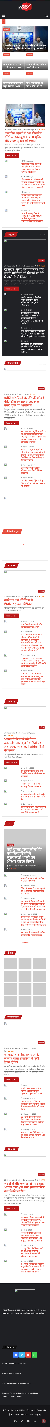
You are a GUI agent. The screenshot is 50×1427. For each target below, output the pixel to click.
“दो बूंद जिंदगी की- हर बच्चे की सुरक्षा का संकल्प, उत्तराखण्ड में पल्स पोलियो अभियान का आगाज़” (32, 1252)
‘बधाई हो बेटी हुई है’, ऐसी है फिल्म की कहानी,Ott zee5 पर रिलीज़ (33, 483)
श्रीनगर (38, 131)
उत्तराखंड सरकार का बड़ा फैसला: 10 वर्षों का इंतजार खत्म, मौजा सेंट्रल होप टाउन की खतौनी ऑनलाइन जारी (33, 200)
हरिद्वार (8, 104)
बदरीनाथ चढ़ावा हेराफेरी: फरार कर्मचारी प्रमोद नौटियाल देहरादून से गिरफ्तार (31, 301)
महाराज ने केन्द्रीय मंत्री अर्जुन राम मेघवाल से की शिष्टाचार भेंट (33, 797)
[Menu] (3, 15)
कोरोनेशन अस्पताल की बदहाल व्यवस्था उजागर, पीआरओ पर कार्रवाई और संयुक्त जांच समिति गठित (31, 1237)
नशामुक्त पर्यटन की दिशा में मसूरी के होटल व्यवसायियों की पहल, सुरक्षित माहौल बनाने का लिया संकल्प (32, 1268)
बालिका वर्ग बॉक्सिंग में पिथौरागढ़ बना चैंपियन (18, 602)
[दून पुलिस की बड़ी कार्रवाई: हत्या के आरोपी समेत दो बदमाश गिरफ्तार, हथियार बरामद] (5, 341)
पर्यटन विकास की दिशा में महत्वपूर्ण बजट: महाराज (32, 785)
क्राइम (35, 235)
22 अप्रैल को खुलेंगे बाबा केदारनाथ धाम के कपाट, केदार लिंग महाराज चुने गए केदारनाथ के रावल (32, 1121)
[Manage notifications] (44, 1421)
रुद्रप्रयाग (23, 131)
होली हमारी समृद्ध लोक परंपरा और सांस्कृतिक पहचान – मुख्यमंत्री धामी (31, 1091)
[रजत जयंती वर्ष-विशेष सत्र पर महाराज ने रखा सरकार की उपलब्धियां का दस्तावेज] (5, 804)
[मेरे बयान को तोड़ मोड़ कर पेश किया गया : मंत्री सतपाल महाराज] (5, 768)
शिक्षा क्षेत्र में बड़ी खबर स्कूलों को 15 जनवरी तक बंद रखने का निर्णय (33, 891)
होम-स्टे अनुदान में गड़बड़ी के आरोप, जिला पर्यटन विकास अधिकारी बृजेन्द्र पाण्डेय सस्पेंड (33, 334)
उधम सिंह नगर (11, 113)
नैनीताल (9, 122)
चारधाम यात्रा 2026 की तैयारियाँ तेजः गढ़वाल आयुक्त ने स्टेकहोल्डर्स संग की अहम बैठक (33, 1105)
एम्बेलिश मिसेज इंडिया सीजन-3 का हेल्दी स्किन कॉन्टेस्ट (31, 470)
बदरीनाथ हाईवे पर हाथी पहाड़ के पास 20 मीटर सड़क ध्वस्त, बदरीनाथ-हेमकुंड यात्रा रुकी (31, 168)
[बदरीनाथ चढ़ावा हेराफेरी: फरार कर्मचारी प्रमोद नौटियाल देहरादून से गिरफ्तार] (5, 294)
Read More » (12, 155)
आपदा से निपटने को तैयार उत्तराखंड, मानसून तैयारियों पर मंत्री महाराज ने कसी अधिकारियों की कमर (24, 744)
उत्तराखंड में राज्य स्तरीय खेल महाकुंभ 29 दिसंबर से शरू (33, 934)
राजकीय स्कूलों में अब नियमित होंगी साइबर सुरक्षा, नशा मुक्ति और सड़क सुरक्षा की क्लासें (24, 47)
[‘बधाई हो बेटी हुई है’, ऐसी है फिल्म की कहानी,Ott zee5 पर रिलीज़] (5, 477)
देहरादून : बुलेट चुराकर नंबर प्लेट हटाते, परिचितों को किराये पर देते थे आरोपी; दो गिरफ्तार (24, 273)
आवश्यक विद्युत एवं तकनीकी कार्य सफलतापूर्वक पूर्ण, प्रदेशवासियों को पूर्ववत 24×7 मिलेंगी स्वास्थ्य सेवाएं (33, 1221)
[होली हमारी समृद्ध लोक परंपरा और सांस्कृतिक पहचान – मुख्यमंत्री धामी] (5, 1085)
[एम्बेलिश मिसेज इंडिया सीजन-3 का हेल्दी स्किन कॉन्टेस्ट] (5, 465)
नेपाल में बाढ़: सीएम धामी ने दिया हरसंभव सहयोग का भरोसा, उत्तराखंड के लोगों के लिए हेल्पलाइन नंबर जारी (33, 183)
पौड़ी (36, 122)
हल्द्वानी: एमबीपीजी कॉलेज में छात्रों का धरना (32, 879)
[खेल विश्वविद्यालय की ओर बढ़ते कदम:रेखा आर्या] (5, 621)
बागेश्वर (8, 131)
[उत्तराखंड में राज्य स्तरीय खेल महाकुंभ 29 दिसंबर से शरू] (5, 929)
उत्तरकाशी (35, 104)
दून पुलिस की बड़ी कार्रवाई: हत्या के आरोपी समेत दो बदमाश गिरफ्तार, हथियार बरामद (32, 348)
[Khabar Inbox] (25, 6)
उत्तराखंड (6, 29)
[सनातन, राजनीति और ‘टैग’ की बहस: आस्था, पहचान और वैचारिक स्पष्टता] (5, 1129)
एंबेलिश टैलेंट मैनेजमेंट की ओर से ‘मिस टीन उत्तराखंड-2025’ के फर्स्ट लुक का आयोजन (24, 401)
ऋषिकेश (38, 95)
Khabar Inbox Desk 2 (13, 266)
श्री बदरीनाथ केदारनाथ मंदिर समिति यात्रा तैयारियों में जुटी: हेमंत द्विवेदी (22, 1058)
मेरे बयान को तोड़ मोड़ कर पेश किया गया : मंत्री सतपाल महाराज (33, 774)
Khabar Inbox (11, 394)
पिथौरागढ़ (23, 122)
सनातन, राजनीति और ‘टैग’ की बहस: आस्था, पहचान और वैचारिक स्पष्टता (33, 1135)
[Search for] (46, 15)
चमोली (27, 113)
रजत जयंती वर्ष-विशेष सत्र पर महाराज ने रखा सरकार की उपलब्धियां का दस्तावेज (33, 810)
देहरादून (24, 95)
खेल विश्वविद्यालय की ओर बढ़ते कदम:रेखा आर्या (31, 625)
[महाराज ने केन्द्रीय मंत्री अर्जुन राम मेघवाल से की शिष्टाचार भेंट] (5, 791)
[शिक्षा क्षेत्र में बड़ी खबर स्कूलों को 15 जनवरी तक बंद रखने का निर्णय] (5, 885)
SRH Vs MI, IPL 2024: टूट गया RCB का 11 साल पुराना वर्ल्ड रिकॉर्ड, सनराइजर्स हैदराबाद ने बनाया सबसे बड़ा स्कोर (33, 679)
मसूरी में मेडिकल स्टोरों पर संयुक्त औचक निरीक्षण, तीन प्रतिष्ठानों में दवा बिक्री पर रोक (24, 1187)
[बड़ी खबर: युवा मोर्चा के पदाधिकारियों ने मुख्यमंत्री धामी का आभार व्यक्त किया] (25, 850)
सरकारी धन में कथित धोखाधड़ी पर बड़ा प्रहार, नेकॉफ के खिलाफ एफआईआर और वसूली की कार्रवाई (32, 318)
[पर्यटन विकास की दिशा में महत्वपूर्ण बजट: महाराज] (5, 780)
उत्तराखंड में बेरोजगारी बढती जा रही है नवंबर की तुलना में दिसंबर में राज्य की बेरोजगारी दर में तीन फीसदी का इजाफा (33, 905)
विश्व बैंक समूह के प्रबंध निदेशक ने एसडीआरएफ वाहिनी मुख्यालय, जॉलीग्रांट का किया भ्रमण (32, 217)
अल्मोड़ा (21, 104)
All (30, 235)
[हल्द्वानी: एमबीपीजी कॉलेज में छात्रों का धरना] (5, 875)
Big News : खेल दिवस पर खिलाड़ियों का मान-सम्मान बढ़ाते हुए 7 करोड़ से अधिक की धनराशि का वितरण (33, 662)
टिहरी (39, 113)
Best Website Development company (26, 1414)
